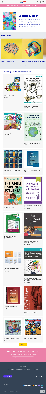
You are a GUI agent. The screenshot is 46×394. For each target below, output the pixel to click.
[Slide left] (20, 65)
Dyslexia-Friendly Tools (7, 61)
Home (4, 8)
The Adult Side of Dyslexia (9, 207)
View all (23, 344)
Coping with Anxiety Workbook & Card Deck (32, 171)
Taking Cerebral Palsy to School (31, 338)
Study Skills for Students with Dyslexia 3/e (32, 206)
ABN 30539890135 (23, 372)
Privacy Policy (27, 369)
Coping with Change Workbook (10, 306)
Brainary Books (8, 391)
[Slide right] (25, 65)
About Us (8, 369)
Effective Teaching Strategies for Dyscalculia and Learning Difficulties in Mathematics (32, 279)
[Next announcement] (43, 5)
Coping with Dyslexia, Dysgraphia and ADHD (32, 144)
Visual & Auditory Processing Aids (32, 61)
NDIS (37, 369)
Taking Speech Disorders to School (11, 338)
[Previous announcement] (2, 5)
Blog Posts (33, 369)
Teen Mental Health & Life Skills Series (12, 170)
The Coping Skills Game (9, 95)
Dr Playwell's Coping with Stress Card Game (12, 269)
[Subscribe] (32, 358)
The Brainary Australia (14, 391)
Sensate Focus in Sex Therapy (30, 312)
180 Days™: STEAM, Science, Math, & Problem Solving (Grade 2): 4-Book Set (12, 133)
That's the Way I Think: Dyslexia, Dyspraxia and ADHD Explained (31, 107)
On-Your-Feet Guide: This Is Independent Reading (10, 237)
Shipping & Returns (19, 369)
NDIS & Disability (9, 8)
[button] (2, 2)
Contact (12, 369)
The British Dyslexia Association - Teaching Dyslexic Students (31, 242)
